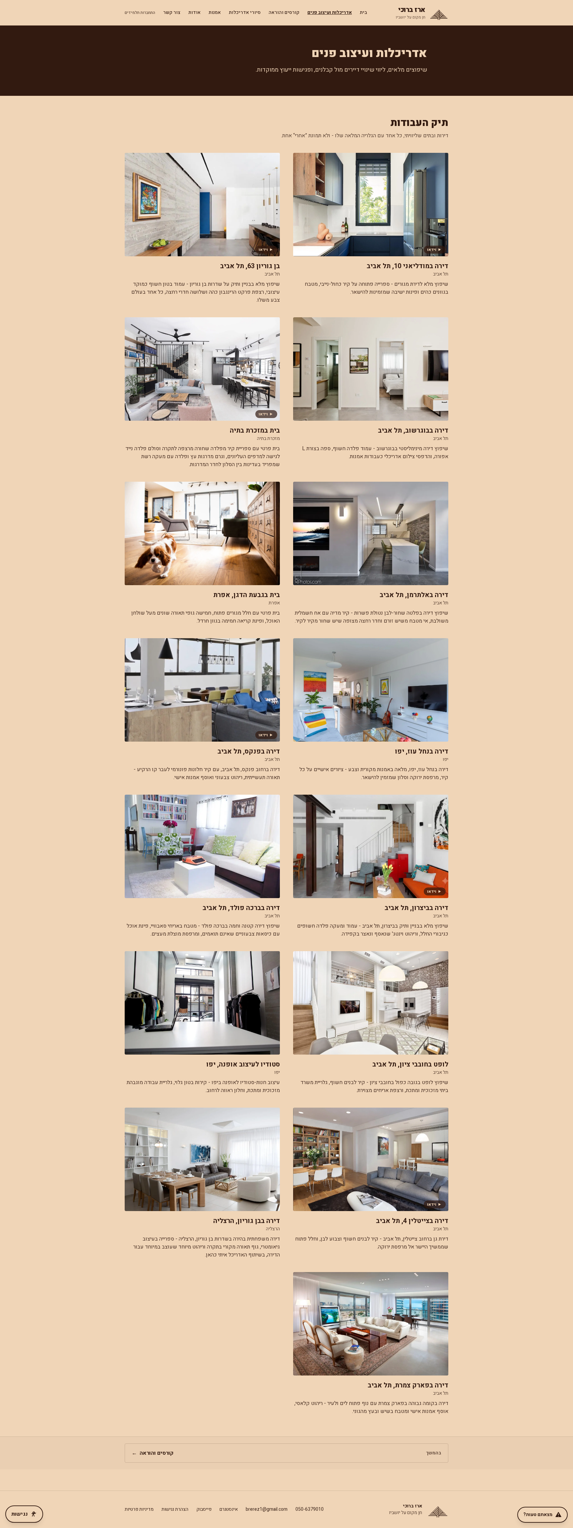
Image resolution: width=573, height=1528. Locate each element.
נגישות (19, 1514)
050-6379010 (309, 1509)
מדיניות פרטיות (139, 1509)
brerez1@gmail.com (266, 1509)
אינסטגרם (229, 1509)
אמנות (215, 12)
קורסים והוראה (284, 12)
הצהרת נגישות (174, 1509)
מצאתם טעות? (537, 1514)
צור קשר (171, 12)
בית (363, 12)
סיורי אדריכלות (245, 12)
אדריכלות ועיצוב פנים (329, 12)
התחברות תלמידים (140, 12)
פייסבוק (204, 1509)
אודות (194, 12)
